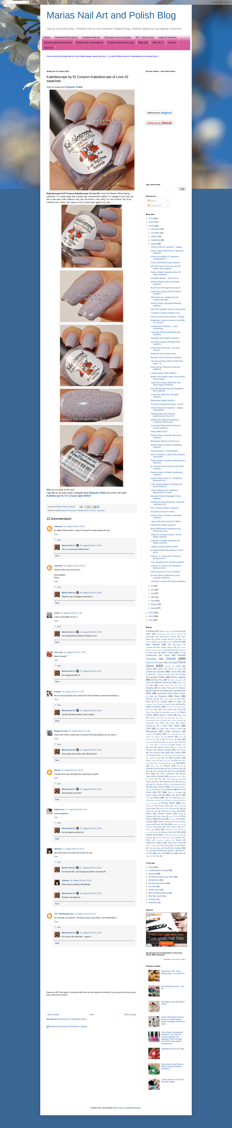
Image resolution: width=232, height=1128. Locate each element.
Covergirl (158, 674)
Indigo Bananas (172, 731)
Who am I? (157, 42)
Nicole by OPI (180, 784)
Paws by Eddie (171, 798)
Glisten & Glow (166, 715)
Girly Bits (162, 712)
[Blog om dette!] (89, 506)
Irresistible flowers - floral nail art (164, 278)
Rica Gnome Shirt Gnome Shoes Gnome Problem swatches (172, 1066)
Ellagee (171, 691)
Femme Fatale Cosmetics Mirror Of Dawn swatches (165, 273)
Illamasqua (151, 731)
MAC (163, 758)
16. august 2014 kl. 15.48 (90, 545)
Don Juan (178, 685)
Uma (147, 851)
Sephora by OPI (171, 829)
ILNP (148, 728)
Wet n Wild (175, 851)
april (153, 597)
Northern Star (159, 789)
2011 (151, 620)
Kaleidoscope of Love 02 (87, 510)
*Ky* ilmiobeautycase (64, 914)
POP (147, 798)
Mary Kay (155, 766)
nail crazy (58, 652)
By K (180, 653)
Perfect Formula (173, 800)
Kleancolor (150, 742)
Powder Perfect (165, 814)
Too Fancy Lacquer (172, 848)
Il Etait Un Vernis (175, 729)
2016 (151, 218)
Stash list (48, 47)
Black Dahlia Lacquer (164, 647)
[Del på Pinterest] (98, 506)
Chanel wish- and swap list (89, 42)
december (155, 229)
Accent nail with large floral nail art (165, 288)
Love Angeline (151, 755)
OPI (159, 792)
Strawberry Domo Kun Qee (172, 1049)
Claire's (160, 669)
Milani (169, 768)
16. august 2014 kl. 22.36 (79, 731)
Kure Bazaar (169, 742)
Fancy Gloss (170, 704)
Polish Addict (163, 808)
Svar (56, 534)
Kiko (179, 739)
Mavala (179, 766)
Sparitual (159, 837)
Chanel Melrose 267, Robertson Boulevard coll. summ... (164, 491)
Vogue (154, 851)
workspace (153, 902)
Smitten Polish (152, 835)
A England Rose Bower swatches (165, 338)
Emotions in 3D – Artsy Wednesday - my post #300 (173, 972)
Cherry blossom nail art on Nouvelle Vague (172, 1080)
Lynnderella (153, 758)
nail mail (152, 886)
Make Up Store (165, 760)
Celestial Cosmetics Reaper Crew (165, 313)
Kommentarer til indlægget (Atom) (72, 1019)
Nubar (170, 789)
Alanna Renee (176, 634)
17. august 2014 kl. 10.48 (90, 710)
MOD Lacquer (175, 758)
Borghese (181, 650)
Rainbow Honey (164, 822)
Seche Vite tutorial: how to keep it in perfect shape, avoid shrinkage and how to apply (173, 1020)
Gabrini (179, 709)
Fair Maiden (177, 702)
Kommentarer (156, 206)
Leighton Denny (163, 747)
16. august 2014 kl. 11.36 (71, 613)
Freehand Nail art (91, 37)
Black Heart (181, 647)
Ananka (57, 692)
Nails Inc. (152, 784)
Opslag (153, 201)
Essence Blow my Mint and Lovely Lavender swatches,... (165, 576)
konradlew (120, 1108)
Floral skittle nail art (159, 431)
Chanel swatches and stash (58, 42)
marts (153, 601)
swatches (101, 510)
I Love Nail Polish (170, 725)
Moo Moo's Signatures (165, 774)
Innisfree (149, 734)
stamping (152, 874)
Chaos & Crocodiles (154, 662)
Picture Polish (168, 803)
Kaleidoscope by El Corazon (66, 510)
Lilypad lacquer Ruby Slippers (164, 373)
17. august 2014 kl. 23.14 (90, 868)
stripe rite (149, 856)
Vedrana (58, 849)
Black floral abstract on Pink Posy (165, 441)
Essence (162, 696)
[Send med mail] (86, 506)
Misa (148, 771)
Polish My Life (151, 811)
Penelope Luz (159, 800)
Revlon (158, 824)
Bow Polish (153, 653)
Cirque (149, 669)
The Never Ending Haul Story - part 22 (167, 404)
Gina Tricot (150, 712)
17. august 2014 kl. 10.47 (90, 671)
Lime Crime (181, 750)
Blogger (137, 1108)
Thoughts (152, 899)
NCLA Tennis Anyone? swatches (164, 508)
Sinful (178, 832)
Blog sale (143, 42)
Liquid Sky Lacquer (172, 752)
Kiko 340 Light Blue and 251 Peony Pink (168, 309)
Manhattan (180, 763)
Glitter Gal (181, 715)
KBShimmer (169, 739)
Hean (172, 723)
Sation (157, 829)
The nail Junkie (155, 848)
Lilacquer (149, 750)
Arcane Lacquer (161, 639)
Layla (151, 747)
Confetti (149, 674)
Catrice (167, 655)
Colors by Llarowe (155, 671)
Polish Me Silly (177, 808)
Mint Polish (178, 768)
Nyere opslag (53, 1014)
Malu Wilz (157, 763)
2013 (151, 613)
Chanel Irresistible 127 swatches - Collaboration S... (165, 258)
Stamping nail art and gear (117, 37)
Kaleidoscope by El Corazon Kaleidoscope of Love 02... (163, 415)
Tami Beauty (165, 845)
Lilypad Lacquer (164, 750)
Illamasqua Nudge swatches (163, 400)
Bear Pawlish (153, 644)
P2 (180, 795)
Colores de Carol (175, 669)
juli (152, 586)
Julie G (158, 739)
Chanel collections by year (121, 42)
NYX (160, 779)
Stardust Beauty (163, 840)
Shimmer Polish (167, 832)
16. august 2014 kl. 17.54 (73, 692)
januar (154, 608)
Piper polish (178, 806)
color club (161, 853)
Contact (172, 42)
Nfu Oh (169, 784)
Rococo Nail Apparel (154, 827)
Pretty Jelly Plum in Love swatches (165, 572)
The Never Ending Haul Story (160, 877)
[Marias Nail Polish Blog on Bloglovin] (159, 114)
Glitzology (171, 718)
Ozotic (172, 795)
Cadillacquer (151, 655)
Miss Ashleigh (158, 771)
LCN (169, 745)
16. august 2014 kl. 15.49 (90, 593)
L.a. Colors (150, 745)
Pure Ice (172, 819)
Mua (170, 776)
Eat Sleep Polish (165, 688)
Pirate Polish (151, 808)
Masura (167, 766)
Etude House (169, 699)
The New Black (179, 845)
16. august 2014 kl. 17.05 (74, 652)
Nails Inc (182, 782)
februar (154, 604)
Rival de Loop (178, 824)
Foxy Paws (153, 709)
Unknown (58, 526)
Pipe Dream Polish (162, 806)
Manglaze (168, 763)
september (156, 240)
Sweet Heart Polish (175, 843)
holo (150, 867)
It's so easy (171, 734)
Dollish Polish (164, 685)
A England (150, 631)
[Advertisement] (91, 1005)
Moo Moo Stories (155, 896)
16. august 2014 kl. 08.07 (74, 526)
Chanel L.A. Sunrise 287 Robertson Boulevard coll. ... (166, 567)
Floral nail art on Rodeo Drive (163, 354)
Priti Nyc (161, 819)
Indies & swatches (168, 37)
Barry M (178, 642)
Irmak (56, 613)
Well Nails (163, 851)
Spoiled (168, 837)
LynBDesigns (180, 755)
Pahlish (156, 798)
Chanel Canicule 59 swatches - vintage (167, 317)
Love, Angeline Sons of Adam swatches (167, 562)
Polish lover (59, 809)
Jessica (170, 737)
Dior (151, 685)
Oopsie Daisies (152, 795)
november (155, 233)
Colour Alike (175, 672)
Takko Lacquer (151, 845)
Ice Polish (161, 729)
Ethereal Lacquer (153, 699)
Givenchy (173, 712)
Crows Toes (169, 674)
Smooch (149, 837)
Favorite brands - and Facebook (164, 451)
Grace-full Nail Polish (155, 723)
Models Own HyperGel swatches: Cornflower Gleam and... (165, 421)
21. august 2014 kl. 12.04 (90, 933)
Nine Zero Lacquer (157, 787)
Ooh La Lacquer (175, 792)
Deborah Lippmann (175, 680)
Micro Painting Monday (158, 893)
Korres (159, 742)
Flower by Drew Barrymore (175, 707)
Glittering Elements (156, 718)
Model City (171, 771)
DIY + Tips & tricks (145, 37)
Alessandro (150, 637)
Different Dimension (163, 682)
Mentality (160, 768)
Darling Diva (156, 680)
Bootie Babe (170, 650)
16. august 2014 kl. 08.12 (74, 566)
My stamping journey (157, 883)
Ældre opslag (130, 1014)
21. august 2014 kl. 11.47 (85, 914)
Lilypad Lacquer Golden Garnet (164, 547)
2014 (151, 226)
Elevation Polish (157, 691)
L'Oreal (180, 742)
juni (153, 590)
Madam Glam (151, 760)
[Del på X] (92, 506)
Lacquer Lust (180, 745)
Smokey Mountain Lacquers (173, 835)
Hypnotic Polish (74, 87)
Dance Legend (177, 677)
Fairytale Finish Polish (154, 704)
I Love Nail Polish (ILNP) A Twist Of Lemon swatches (165, 427)
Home (47, 37)
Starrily (178, 840)
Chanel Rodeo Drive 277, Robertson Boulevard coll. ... (166, 479)
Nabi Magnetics (172, 779)
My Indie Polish (179, 776)
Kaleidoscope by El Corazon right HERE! (69, 495)
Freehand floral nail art (66, 37)
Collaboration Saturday (158, 870)
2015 (151, 222)
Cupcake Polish (157, 677)
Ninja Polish (174, 787)
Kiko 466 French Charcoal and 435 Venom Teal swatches (166, 267)
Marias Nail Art (62, 507)
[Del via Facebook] (95, 506)
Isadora (158, 734)
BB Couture (158, 642)
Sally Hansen (172, 827)
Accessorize (161, 634)
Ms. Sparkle (159, 776)
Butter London (167, 653)
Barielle (169, 642)
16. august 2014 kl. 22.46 (72, 770)
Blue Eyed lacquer (155, 650)
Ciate (178, 666)
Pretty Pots (173, 816)
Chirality (168, 666)
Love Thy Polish (166, 755)
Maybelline (150, 768)
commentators (175, 959)
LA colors (161, 745)
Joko (180, 737)
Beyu (170, 645)
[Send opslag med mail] (81, 507)
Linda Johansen (155, 753)
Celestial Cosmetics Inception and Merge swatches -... (165, 542)
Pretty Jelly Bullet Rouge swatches (165, 263)
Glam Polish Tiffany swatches (163, 525)
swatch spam (154, 890)
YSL (150, 853)
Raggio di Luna (60, 731)
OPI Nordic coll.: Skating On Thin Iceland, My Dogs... (165, 298)
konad (180, 853)
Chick (170, 662)
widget (183, 959)
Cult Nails (181, 674)
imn (171, 853)
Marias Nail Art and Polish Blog (111, 15)
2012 (151, 616)
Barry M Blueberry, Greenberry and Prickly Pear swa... (166, 530)
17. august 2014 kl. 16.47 (73, 849)
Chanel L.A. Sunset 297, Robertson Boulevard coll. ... (166, 557)
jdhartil (57, 770)
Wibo (183, 851)
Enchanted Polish (165, 693)
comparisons (153, 880)
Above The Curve (167, 631)
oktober (154, 236)
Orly (163, 795)
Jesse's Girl (158, 737)
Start (92, 1014)
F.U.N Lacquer (161, 701)
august (154, 244)
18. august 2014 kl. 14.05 (90, 893)
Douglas (149, 688)
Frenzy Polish (167, 709)
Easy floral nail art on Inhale (163, 512)
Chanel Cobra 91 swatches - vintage (166, 247)
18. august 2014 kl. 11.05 (81, 880)
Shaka (155, 832)
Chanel (170, 658)
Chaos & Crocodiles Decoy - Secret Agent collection (166, 536)
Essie (177, 696)
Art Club (174, 639)
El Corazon (180, 688)
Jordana (149, 739)
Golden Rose (159, 720)
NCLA (151, 779)
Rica (166, 824)
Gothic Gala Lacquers (175, 720)
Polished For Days (168, 811)
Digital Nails (181, 683)
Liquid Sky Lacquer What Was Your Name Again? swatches (166, 384)
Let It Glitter (178, 747)
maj (153, 593)
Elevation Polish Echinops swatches (166, 357)
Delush (148, 683)
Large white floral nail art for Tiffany (166, 521)
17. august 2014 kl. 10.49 (90, 789)
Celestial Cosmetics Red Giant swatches (168, 581)
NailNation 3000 (169, 782)
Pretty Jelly (160, 816)
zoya (157, 856)
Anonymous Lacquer (168, 637)
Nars (161, 784)
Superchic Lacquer (154, 843)
